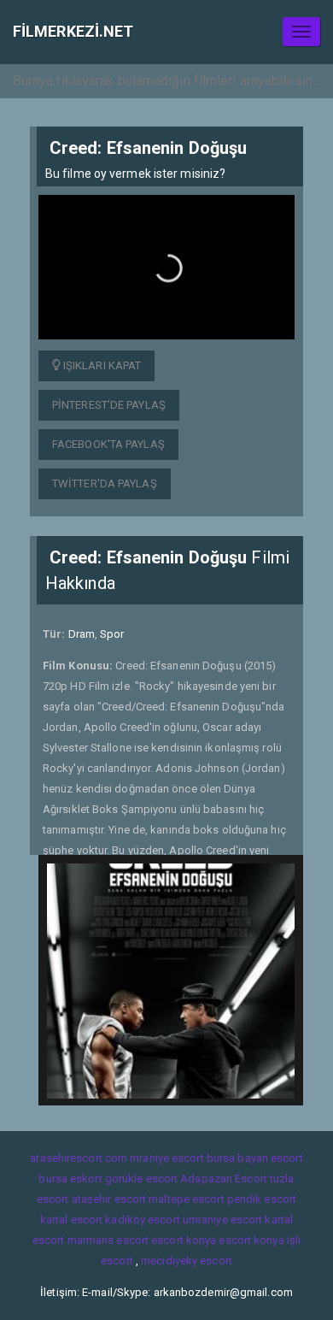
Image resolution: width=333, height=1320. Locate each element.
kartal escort (71, 1219)
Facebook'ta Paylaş (108, 444)
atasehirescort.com (78, 1158)
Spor (112, 634)
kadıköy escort (142, 1219)
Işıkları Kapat (101, 365)
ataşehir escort (109, 1199)
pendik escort (261, 1199)
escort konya (183, 1240)
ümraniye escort (223, 1219)
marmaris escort (108, 1240)
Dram (81, 634)
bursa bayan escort (255, 1158)
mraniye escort (166, 1158)
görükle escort (141, 1178)
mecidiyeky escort (186, 1260)
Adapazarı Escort (223, 1178)
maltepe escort (186, 1199)
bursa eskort (70, 1178)
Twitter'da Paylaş (104, 483)
